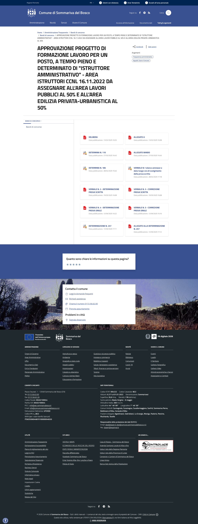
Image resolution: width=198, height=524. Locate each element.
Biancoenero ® (108, 517)
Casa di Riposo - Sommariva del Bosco (114, 441)
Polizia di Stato (68, 463)
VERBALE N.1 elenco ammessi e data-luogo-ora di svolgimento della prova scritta (148, 170)
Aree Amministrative (32, 357)
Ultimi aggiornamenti (33, 489)
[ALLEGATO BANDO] (130, 152)
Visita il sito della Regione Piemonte (113, 449)
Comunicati (130, 361)
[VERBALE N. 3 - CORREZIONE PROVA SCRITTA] (130, 189)
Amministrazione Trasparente (56, 32)
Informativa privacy (32, 475)
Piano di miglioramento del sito (36, 449)
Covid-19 (129, 364)
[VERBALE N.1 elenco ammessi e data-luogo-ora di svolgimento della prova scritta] (130, 168)
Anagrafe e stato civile (71, 361)
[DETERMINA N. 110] (85, 152)
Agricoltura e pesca (70, 353)
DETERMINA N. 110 (97, 152)
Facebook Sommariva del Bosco (75, 456)
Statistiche (29, 493)
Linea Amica (104, 460)
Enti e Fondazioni (31, 368)
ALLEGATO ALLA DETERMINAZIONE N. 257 (149, 227)
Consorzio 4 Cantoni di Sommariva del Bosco (117, 456)
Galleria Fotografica (158, 364)
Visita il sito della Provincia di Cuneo (113, 452)
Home (39, 32)
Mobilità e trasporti (101, 361)
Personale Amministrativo (34, 372)
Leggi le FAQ (29, 452)
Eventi (153, 353)
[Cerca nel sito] (168, 12)
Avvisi (128, 368)
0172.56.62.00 (33, 394)
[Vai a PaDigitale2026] (159, 336)
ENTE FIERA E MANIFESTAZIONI (75, 449)
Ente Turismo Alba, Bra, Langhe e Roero (78, 460)
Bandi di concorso (78, 32)
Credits (27, 486)
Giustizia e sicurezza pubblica (104, 353)
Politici (27, 375)
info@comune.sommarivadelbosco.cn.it (44, 408)
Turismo (96, 372)
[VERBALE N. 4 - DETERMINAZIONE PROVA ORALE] (85, 207)
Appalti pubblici (68, 364)
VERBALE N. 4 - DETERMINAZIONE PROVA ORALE (104, 209)
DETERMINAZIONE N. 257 (100, 225)
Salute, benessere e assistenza (105, 364)
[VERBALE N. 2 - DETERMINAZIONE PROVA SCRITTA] (85, 189)
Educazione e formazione (72, 379)
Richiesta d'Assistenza (33, 463)
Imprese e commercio (102, 357)
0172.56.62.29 (33, 397)
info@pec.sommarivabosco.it (40, 405)
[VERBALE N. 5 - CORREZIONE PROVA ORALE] (130, 207)
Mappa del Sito (30, 497)
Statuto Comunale (32, 471)
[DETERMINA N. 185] (85, 168)
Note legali (29, 478)
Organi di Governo (31, 353)
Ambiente (66, 357)
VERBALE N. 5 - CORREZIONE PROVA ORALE (147, 209)
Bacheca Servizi (31, 467)
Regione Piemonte (33, 2)
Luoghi (153, 357)
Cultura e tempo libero (71, 375)
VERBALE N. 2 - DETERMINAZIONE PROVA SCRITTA (104, 191)
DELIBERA (93, 137)
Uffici (27, 361)
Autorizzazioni (68, 368)
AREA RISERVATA (99, 520)
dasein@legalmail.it (111, 427)
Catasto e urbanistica (71, 372)
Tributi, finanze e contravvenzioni (106, 368)
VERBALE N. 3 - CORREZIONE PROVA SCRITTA (147, 191)
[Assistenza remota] (157, 514)
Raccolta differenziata (71, 452)
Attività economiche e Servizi (162, 372)
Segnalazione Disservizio (34, 460)
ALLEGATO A (139, 137)
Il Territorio (155, 361)
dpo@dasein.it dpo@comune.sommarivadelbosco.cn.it (125, 424)
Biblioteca (129, 357)
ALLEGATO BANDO (142, 152)
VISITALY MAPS (68, 441)
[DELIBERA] (85, 137)
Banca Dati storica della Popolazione (114, 463)
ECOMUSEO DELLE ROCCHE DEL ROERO (78, 445)
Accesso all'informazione (125, 23)
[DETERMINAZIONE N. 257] (85, 226)
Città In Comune (149, 514)
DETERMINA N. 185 (97, 167)
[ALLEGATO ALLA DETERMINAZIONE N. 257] (130, 226)
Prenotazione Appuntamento (36, 456)
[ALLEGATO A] (130, 137)
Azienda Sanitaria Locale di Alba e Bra (114, 445)
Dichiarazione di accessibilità (35, 445)
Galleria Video (156, 368)
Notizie (128, 353)
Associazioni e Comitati (159, 375)
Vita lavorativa (99, 375)
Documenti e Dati (31, 364)
